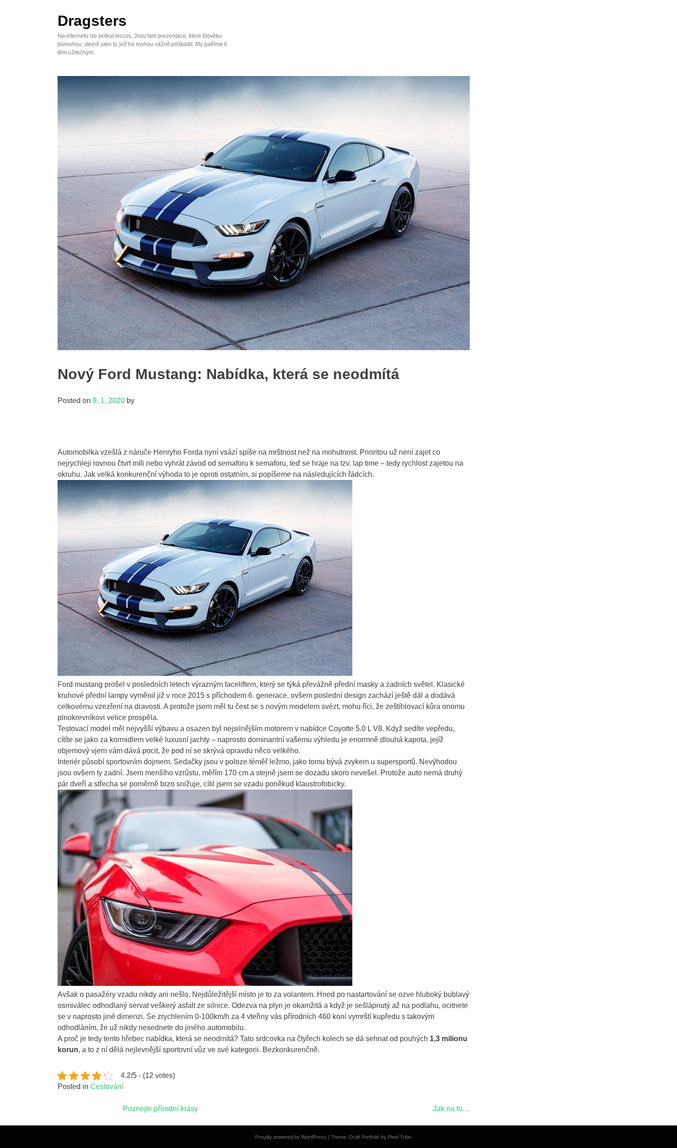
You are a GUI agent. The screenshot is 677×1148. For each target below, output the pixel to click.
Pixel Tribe (399, 1137)
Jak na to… (451, 1109)
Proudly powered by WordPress (291, 1137)
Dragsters (92, 20)
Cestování (106, 1086)
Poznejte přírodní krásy (160, 1109)
